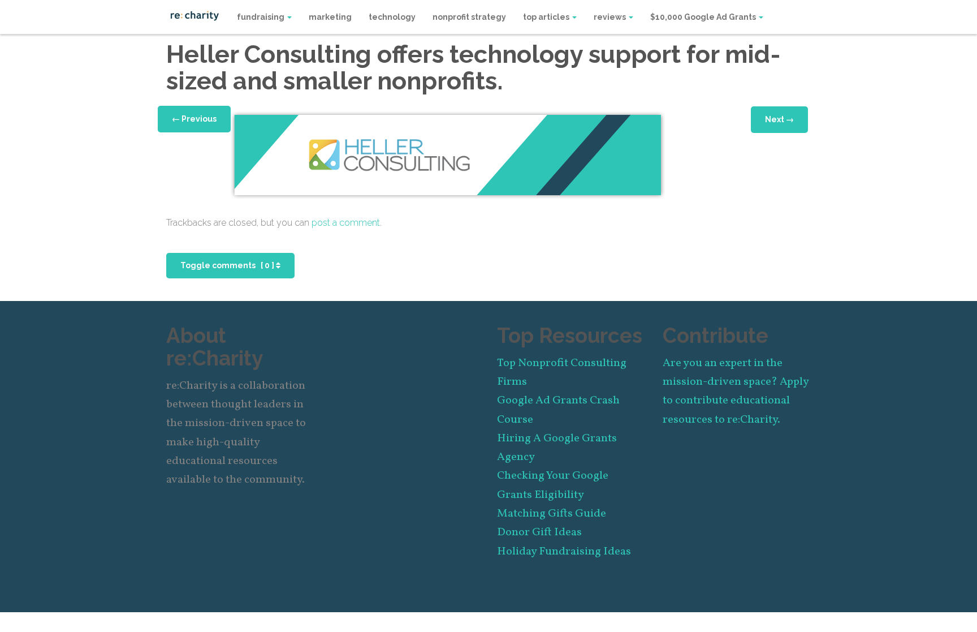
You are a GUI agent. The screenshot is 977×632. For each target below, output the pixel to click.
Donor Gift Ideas (539, 532)
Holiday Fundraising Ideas (564, 552)
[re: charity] (194, 14)
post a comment (346, 222)
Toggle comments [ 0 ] (228, 265)
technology (392, 17)
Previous (194, 118)
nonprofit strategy (469, 17)
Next (779, 119)
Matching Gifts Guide (551, 514)
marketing (330, 17)
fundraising (261, 17)
